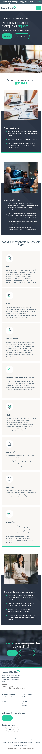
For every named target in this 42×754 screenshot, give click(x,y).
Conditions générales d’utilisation (16, 739)
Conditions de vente (21, 745)
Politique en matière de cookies (30, 742)
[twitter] (4, 729)
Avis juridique (32, 739)
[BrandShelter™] (9, 7)
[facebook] (10, 729)
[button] (38, 8)
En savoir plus (38, 2)
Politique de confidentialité (10, 742)
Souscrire (7, 718)
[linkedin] (16, 729)
